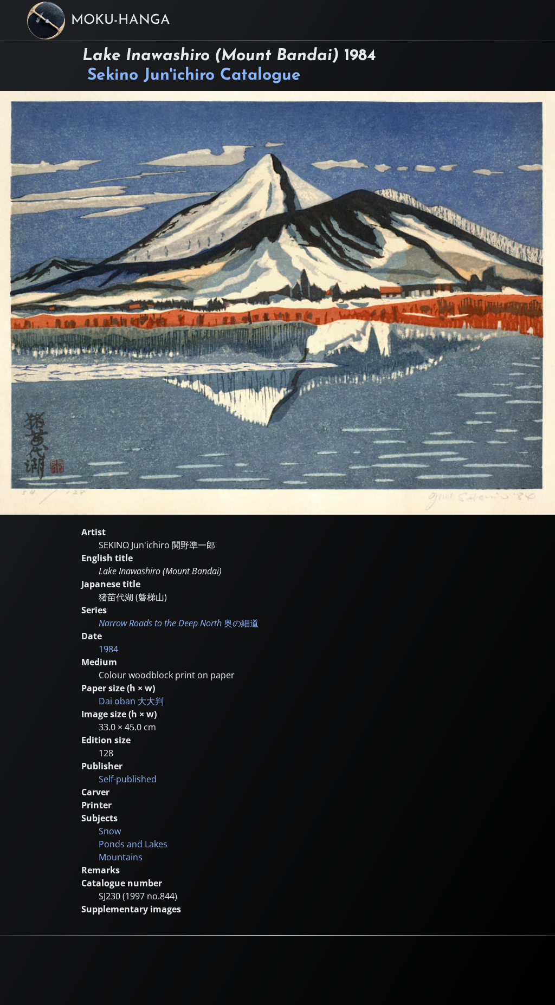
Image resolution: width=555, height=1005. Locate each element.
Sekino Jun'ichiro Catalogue (194, 75)
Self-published (128, 779)
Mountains (121, 857)
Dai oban (131, 701)
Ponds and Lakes (133, 844)
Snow (110, 831)
